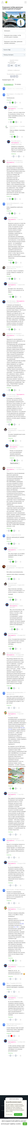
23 (7, 278)
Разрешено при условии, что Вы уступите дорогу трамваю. (12, 36)
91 (8, 122)
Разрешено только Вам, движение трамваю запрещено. (13, 42)
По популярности (8, 84)
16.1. (17, 927)
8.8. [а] (22, 727)
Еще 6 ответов (14, 463)
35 (7, 213)
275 (7, 102)
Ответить (9, 100)
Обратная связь (14, 1099)
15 (7, 329)
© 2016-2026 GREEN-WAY (14, 1118)
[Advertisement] (14, 1076)
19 (7, 390)
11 (8, 262)
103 (7, 199)
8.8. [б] (10, 729)
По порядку (18, 84)
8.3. (15, 927)
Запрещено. (7, 30)
